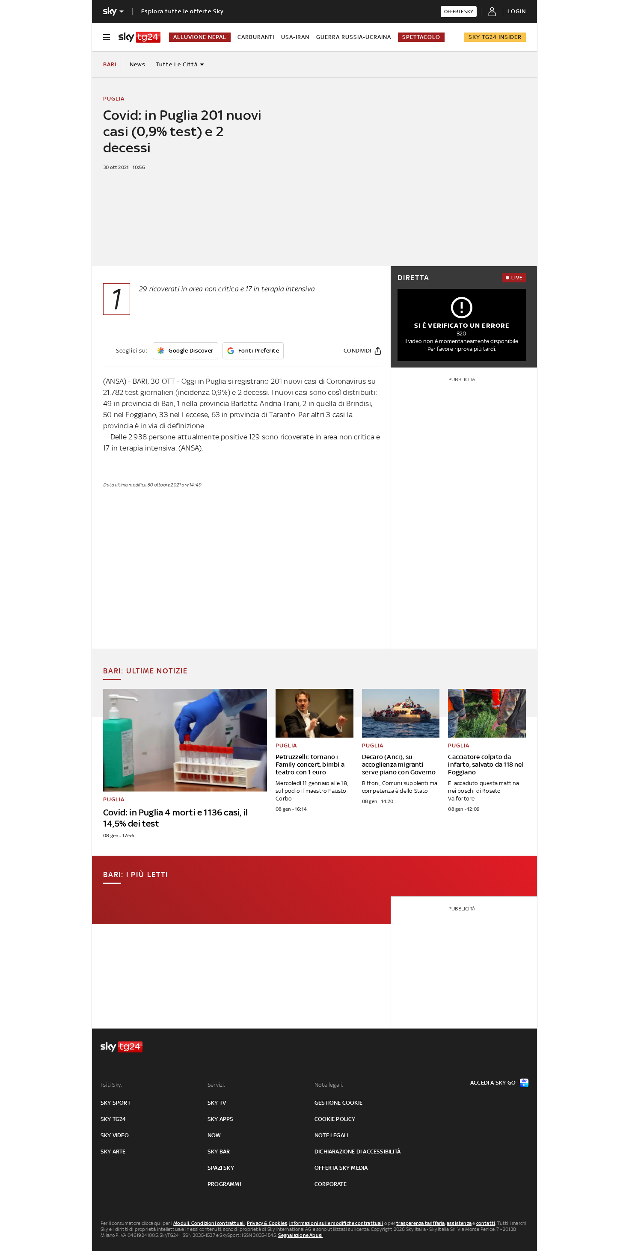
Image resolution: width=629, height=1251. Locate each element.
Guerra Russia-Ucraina (353, 37)
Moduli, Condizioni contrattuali (209, 1223)
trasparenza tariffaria (420, 1223)
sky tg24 (113, 1119)
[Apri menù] (106, 37)
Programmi (224, 1184)
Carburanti (255, 37)
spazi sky (221, 1168)
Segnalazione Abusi (300, 1235)
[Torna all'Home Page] (139, 37)
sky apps (221, 1119)
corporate (330, 1184)
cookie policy (335, 1119)
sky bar (219, 1151)
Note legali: (328, 1085)
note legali (331, 1135)
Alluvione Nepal (199, 37)
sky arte (113, 1151)
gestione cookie (338, 1103)
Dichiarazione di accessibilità (357, 1151)
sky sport (116, 1103)
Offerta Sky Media (341, 1168)
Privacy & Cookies (267, 1223)
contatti (485, 1223)
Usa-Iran (295, 37)
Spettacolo (421, 37)
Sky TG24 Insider (495, 37)
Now (214, 1135)
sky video (115, 1135)
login (516, 11)
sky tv (217, 1103)
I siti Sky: (111, 1085)
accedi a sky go (493, 1082)
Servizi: (216, 1085)
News (137, 64)
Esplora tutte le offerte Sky (182, 11)
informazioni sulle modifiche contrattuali (336, 1223)
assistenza (459, 1223)
